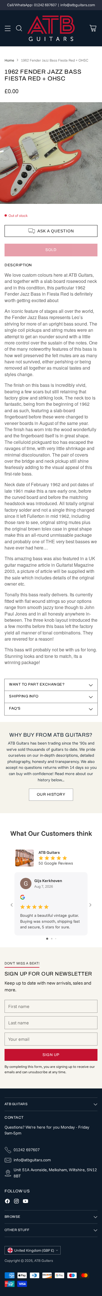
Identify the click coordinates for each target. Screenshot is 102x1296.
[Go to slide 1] (47, 939)
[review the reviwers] (22, 898)
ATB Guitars (43, 1260)
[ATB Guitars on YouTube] (25, 1202)
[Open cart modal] (93, 28)
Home (9, 60)
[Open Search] (19, 28)
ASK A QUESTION (55, 231)
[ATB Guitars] (51, 28)
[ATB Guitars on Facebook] (7, 1202)
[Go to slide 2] (51, 938)
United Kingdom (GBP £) (34, 1250)
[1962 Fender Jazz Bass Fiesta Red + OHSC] (51, 153)
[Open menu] (7, 28)
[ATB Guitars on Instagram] (16, 1202)
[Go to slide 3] (55, 938)
